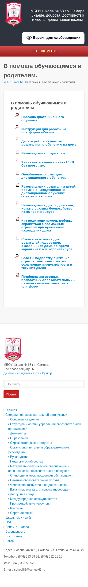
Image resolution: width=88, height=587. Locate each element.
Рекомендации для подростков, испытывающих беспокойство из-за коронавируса (47, 208)
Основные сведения (24, 419)
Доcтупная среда (22, 494)
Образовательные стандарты (31, 443)
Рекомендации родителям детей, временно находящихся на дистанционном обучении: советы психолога (48, 191)
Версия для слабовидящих (56, 37)
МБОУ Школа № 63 (15, 82)
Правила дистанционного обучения (42, 118)
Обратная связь (21, 513)
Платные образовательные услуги (34, 480)
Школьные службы (18, 517)
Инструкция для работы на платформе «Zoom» (43, 130)
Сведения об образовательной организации (36, 414)
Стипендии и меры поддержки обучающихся (41, 475)
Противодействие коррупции (30, 503)
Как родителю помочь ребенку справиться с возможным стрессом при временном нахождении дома (47, 225)
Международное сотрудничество (33, 499)
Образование (19, 438)
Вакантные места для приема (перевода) (39, 489)
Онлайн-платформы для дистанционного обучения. (43, 175)
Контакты (16, 508)
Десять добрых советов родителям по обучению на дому (48, 142)
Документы (18, 433)
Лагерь (10, 541)
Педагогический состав (26, 461)
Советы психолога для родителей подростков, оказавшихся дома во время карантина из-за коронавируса (46, 244)
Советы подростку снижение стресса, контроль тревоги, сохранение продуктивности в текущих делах (46, 263)
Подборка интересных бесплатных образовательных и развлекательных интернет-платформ (48, 281)
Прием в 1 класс (17, 527)
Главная (11, 410)
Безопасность (15, 531)
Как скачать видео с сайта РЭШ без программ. (47, 163)
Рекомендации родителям (43, 153)
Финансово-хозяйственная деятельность (39, 485)
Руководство (19, 457)
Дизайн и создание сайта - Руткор (28, 373)
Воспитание (13, 536)
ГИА (8, 522)
